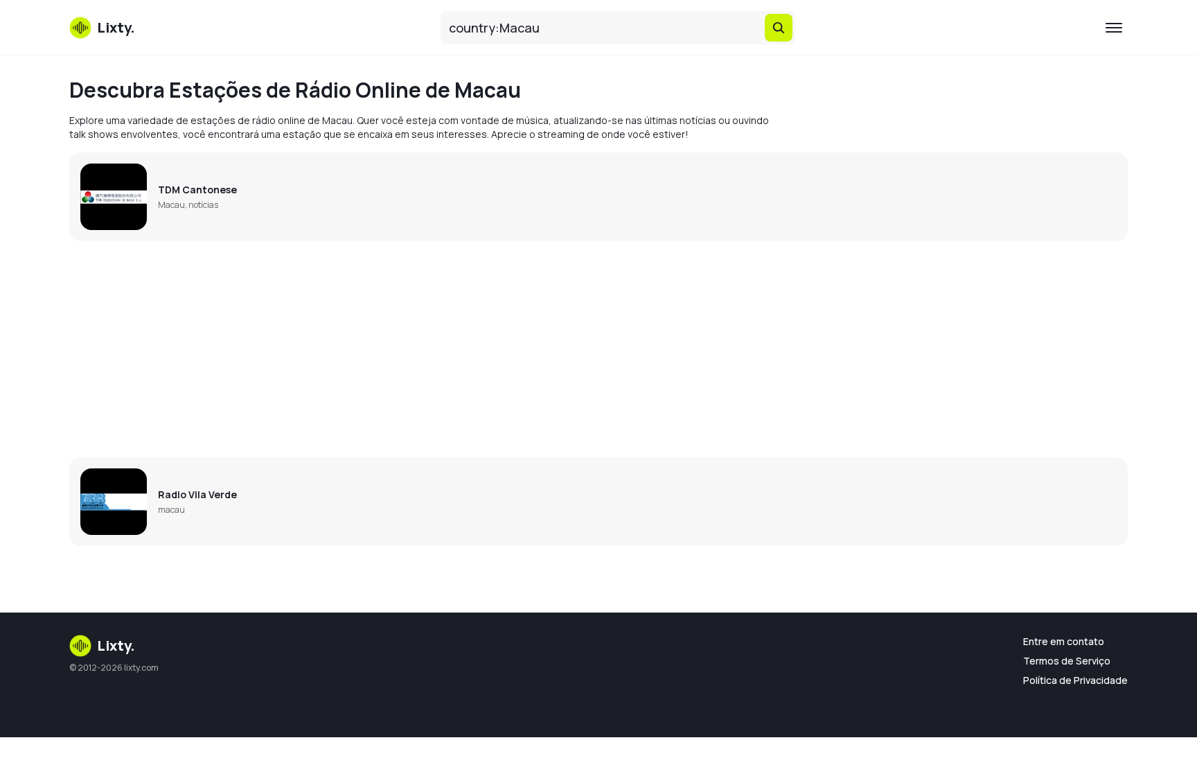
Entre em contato (1063, 641)
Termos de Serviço (1066, 660)
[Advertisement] (485, 349)
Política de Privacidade (1075, 680)
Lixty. (116, 645)
